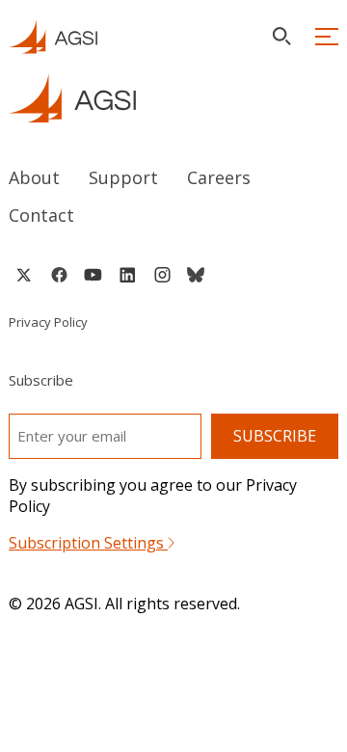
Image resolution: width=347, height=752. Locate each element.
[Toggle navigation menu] (326, 36)
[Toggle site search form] (281, 36)
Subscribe (274, 435)
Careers (219, 177)
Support (123, 177)
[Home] (173, 97)
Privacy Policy (48, 322)
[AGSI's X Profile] (24, 274)
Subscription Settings (88, 542)
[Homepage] (53, 36)
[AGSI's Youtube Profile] (93, 274)
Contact (41, 215)
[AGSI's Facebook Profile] (58, 274)
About (34, 177)
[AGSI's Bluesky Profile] (195, 274)
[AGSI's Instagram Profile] (161, 274)
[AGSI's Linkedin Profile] (128, 274)
